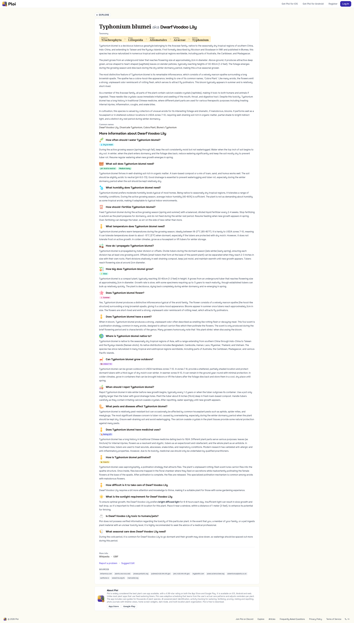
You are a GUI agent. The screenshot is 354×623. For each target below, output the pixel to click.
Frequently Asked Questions (292, 619)
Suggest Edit (128, 563)
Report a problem (108, 563)
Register (333, 3)
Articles (272, 619)
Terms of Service (333, 619)
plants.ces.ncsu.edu (122, 574)
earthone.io (104, 578)
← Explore (102, 14)
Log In (345, 3)
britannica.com (106, 574)
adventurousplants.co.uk (236, 574)
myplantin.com (198, 574)
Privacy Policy (315, 619)
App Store (114, 606)
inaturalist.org (133, 578)
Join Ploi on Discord (244, 619)
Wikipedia (104, 556)
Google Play (129, 606)
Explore (261, 619)
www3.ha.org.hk (118, 578)
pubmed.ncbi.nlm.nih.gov (160, 574)
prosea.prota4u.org (140, 574)
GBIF (115, 556)
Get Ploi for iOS (290, 3)
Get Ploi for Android (313, 3)
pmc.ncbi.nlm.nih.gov (181, 574)
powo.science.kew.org (215, 574)
